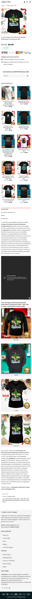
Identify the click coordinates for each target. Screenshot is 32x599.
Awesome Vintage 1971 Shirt (24, 200)
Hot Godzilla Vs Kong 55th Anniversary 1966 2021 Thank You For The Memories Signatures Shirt (8, 152)
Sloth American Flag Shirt (24, 150)
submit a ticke (14, 527)
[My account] (24, 2)
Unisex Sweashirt (16, 500)
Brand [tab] (3, 215)
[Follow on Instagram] (4, 588)
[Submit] (27, 75)
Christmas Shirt (9, 498)
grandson (6, 230)
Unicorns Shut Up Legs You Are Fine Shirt (8, 200)
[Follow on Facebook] (2, 588)
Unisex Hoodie (8, 500)
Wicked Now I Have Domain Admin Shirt (24, 126)
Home (3, 6)
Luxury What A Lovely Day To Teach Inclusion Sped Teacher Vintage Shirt (8, 103)
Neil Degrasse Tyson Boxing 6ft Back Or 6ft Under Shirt (8, 177)
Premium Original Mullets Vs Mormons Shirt (24, 177)
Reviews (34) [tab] (4, 218)
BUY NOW (6, 48)
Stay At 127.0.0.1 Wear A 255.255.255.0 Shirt (23, 102)
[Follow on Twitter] (9, 588)
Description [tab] (4, 209)
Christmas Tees (11, 6)
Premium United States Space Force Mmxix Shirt (8, 127)
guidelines (11, 458)
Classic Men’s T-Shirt (18, 498)
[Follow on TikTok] (7, 588)
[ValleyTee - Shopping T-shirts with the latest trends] (6, 1)
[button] (27, 2)
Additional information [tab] (8, 212)
